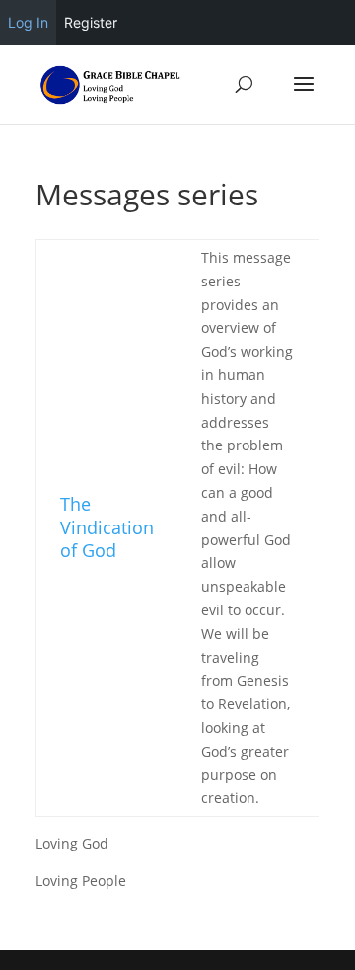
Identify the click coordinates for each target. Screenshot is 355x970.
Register (90, 22)
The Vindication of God (107, 527)
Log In (28, 22)
